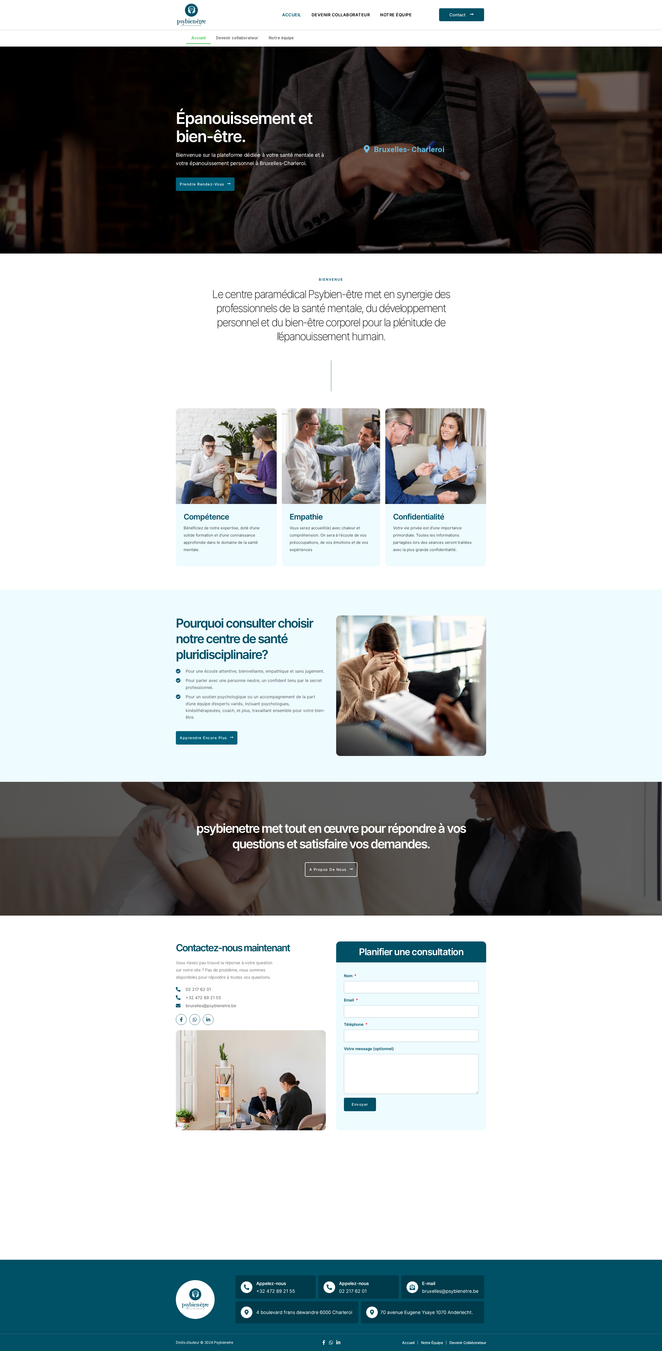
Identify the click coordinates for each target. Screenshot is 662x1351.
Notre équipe (396, 14)
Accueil (291, 14)
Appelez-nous (271, 1283)
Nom (348, 975)
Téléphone (354, 1024)
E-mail (428, 1283)
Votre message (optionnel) (369, 1048)
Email (349, 1000)
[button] (205, 184)
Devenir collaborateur (341, 14)
